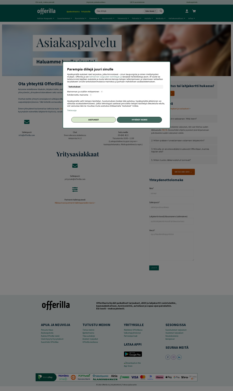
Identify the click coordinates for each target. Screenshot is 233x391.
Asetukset (93, 119)
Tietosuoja (71, 110)
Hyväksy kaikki (139, 119)
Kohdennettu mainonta (77, 95)
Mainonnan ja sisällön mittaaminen (83, 91)
